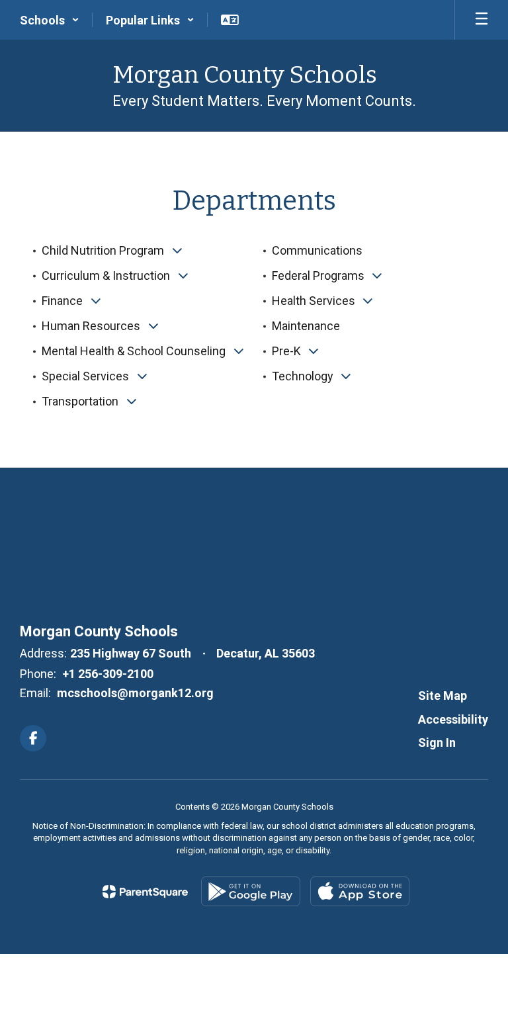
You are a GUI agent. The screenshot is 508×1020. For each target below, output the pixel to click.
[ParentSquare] (145, 892)
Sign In (437, 742)
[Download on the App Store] (359, 891)
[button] (50, 20)
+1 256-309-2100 (107, 674)
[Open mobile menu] (481, 20)
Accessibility (453, 719)
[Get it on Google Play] (250, 891)
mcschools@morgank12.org (135, 693)
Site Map (442, 695)
